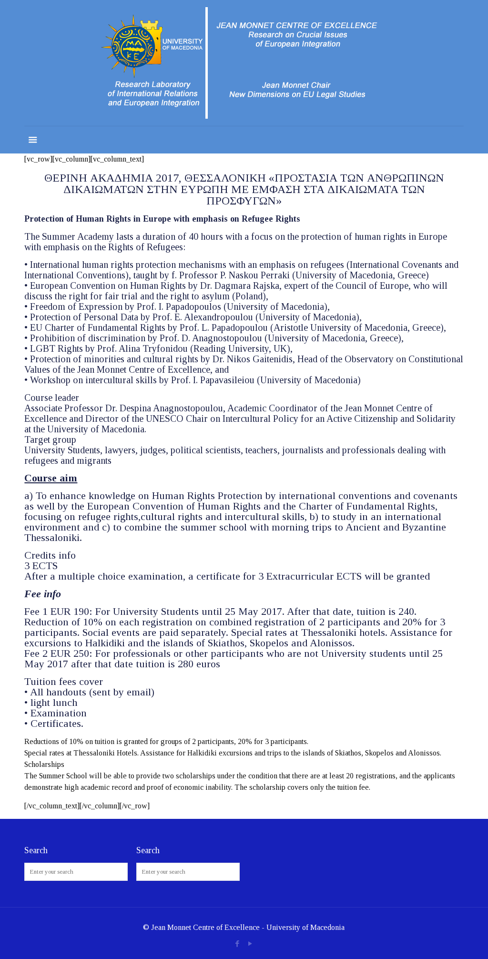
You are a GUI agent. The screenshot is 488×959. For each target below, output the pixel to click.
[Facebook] (238, 944)
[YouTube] (250, 944)
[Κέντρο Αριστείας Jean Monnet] (244, 63)
